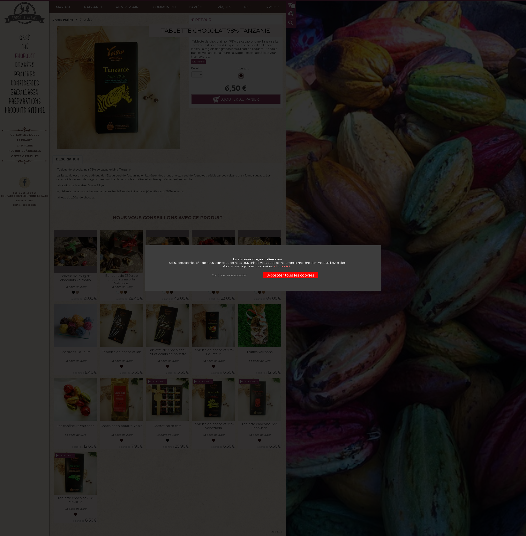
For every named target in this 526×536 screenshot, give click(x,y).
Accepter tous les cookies (290, 275)
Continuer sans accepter (229, 275)
